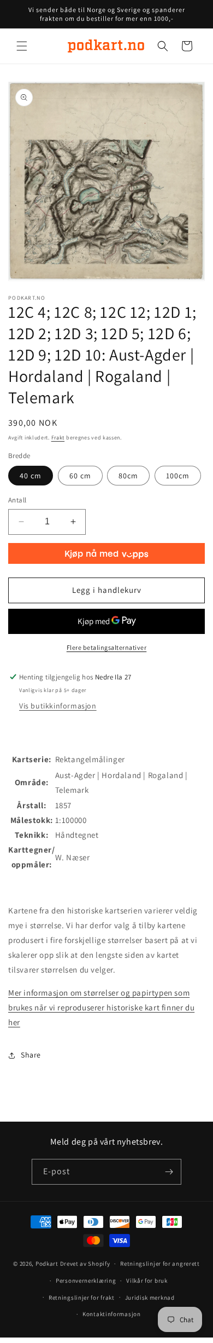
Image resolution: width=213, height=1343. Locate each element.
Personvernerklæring (86, 1280)
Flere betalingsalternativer (107, 647)
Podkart (47, 1263)
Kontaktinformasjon (111, 1314)
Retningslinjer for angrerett (160, 1263)
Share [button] (31, 1055)
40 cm (31, 476)
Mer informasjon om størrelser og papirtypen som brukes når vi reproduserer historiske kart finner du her (101, 1007)
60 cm (80, 476)
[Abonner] (169, 1172)
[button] (22, 46)
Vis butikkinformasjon (58, 706)
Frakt (58, 437)
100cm (178, 476)
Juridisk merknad (150, 1297)
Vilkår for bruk (147, 1280)
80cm (128, 476)
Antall (17, 500)
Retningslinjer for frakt (82, 1297)
